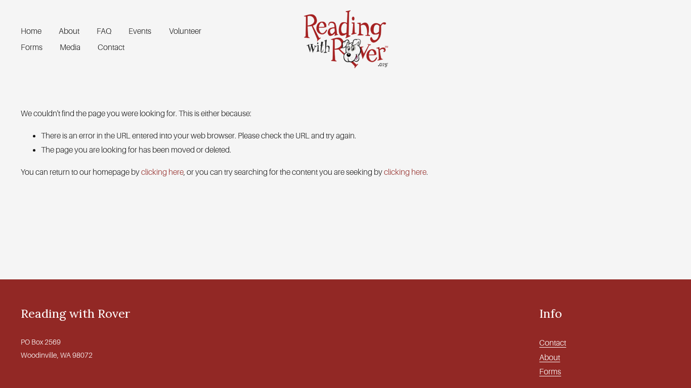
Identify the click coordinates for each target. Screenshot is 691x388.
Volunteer (185, 31)
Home (31, 31)
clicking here (162, 172)
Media (70, 47)
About (69, 31)
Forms (31, 47)
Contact (111, 47)
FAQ (104, 31)
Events (139, 31)
